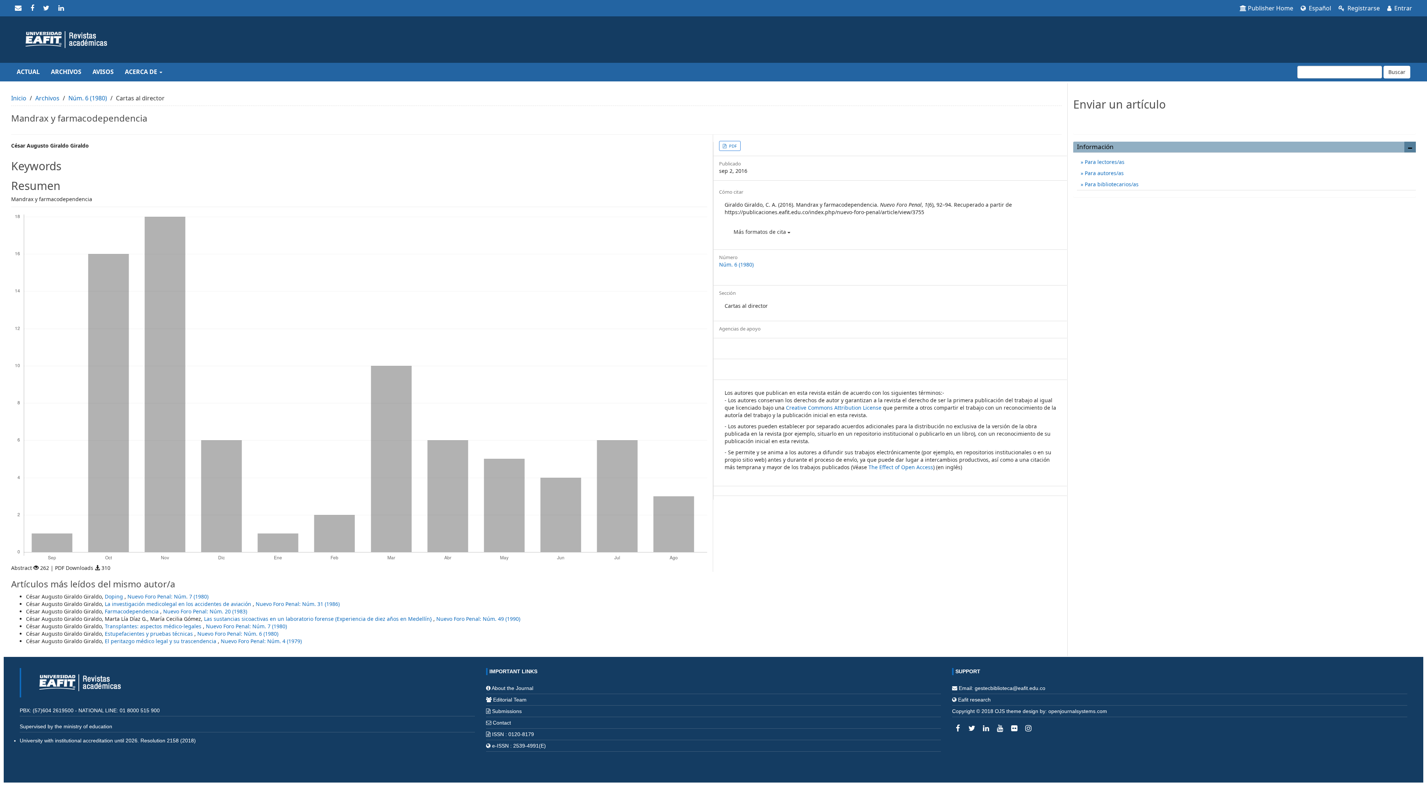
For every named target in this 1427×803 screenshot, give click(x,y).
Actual (28, 72)
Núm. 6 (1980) (87, 98)
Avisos (103, 72)
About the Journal (512, 688)
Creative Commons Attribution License (833, 407)
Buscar (1396, 71)
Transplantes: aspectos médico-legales (154, 626)
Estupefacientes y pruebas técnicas (149, 633)
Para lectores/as (1104, 161)
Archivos (66, 72)
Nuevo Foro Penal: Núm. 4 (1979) (261, 641)
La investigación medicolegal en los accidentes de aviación (179, 603)
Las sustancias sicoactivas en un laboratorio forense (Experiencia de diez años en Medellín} (318, 618)
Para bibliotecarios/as (1111, 184)
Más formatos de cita (760, 231)
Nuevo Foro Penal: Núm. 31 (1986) (298, 603)
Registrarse (1363, 8)
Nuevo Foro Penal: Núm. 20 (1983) (205, 611)
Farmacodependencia (132, 611)
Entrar (1402, 8)
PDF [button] (732, 146)
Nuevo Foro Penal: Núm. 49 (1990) (478, 618)
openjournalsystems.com (1077, 711)
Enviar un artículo (1244, 120)
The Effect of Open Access (900, 467)
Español (1319, 8)
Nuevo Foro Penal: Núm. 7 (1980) (167, 596)
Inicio (18, 98)
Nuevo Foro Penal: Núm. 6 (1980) (237, 633)
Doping (114, 596)
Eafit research (974, 700)
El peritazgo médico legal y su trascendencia (161, 641)
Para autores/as (1103, 173)
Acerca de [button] (142, 72)
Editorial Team (510, 700)
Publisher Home (1270, 8)
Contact (502, 723)
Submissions (507, 711)
